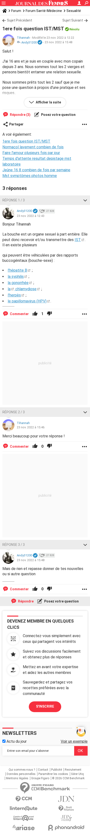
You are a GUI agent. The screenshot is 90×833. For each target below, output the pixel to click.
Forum (16, 11)
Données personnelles (21, 774)
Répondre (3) (19, 115)
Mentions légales (17, 778)
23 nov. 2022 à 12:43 (30, 216)
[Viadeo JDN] (66, 818)
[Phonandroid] (66, 828)
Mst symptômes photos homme (29, 175)
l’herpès (14, 295)
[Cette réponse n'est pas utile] (49, 314)
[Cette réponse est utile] (35, 314)
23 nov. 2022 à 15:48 (58, 42)
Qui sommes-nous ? (22, 769)
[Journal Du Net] (66, 799)
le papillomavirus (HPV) (27, 301)
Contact (43, 769)
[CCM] (23, 799)
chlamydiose (25, 289)
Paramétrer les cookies (53, 774)
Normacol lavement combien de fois (33, 147)
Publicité (56, 769)
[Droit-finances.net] (66, 809)
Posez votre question (58, 115)
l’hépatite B (17, 270)
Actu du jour (16, 741)
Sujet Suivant (72, 20)
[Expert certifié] (39, 42)
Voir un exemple (74, 741)
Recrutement (73, 769)
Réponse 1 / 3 (13, 200)
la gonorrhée (18, 282)
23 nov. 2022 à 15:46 (30, 427)
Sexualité (73, 11)
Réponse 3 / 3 (13, 545)
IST (78, 239)
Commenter (19, 314)
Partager (16, 124)
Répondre (25, 601)
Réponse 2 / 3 (13, 412)
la (9, 289)
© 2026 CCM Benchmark (68, 778)
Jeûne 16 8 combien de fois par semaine (36, 170)
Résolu (74, 29)
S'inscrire (45, 706)
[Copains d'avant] (23, 818)
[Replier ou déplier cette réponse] (85, 200)
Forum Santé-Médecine (44, 11)
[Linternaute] (23, 808)
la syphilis (16, 276)
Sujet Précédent (19, 20)
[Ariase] (23, 827)
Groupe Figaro (40, 778)
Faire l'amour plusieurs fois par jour (31, 152)
